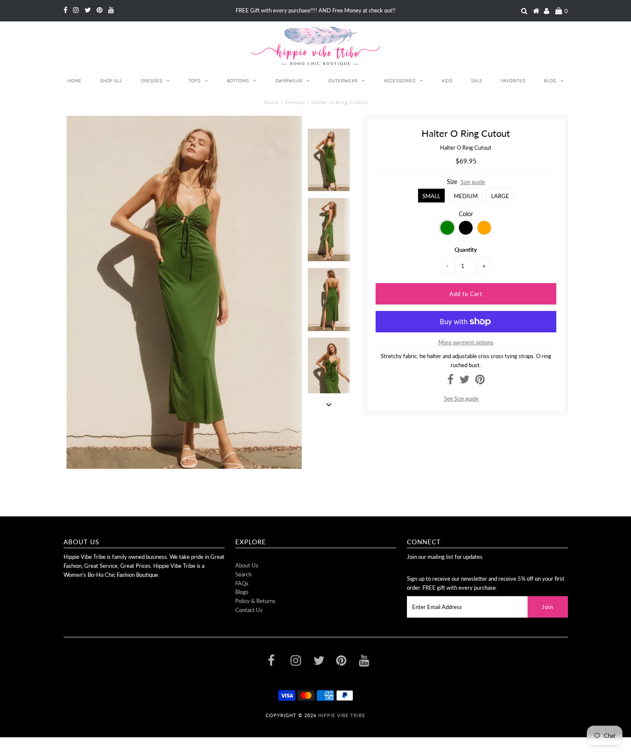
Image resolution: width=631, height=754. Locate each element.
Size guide (473, 181)
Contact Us (249, 609)
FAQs (242, 583)
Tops (194, 81)
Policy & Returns (255, 600)
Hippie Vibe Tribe (341, 715)
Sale (476, 81)
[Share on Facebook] (450, 381)
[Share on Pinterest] (480, 381)
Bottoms (238, 81)
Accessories (400, 81)
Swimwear (288, 81)
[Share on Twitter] (464, 381)
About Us (246, 565)
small (431, 196)
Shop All (111, 81)
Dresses (151, 81)
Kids (447, 81)
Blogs (242, 591)
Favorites (513, 81)
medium (466, 196)
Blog (550, 81)
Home (74, 81)
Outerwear (343, 81)
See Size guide (461, 398)
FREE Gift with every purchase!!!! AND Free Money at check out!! (316, 10)
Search (243, 574)
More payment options (466, 342)
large (500, 196)
